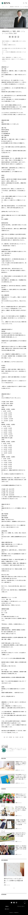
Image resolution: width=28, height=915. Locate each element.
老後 (13, 737)
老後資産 (16, 737)
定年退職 (10, 737)
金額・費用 (21, 737)
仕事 (4, 737)
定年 (7, 737)
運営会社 (7, 906)
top (24, 903)
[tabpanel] (14, 874)
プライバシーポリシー (21, 906)
